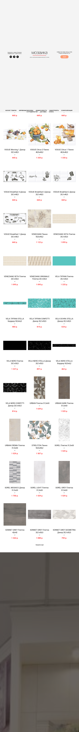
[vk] (17, 57)
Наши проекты (54, 110)
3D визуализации (66, 110)
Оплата (51, 111)
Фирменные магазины (26, 110)
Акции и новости (41, 110)
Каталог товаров (10, 110)
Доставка (43, 111)
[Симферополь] (11, 57)
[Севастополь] (14, 57)
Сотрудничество (32, 111)
